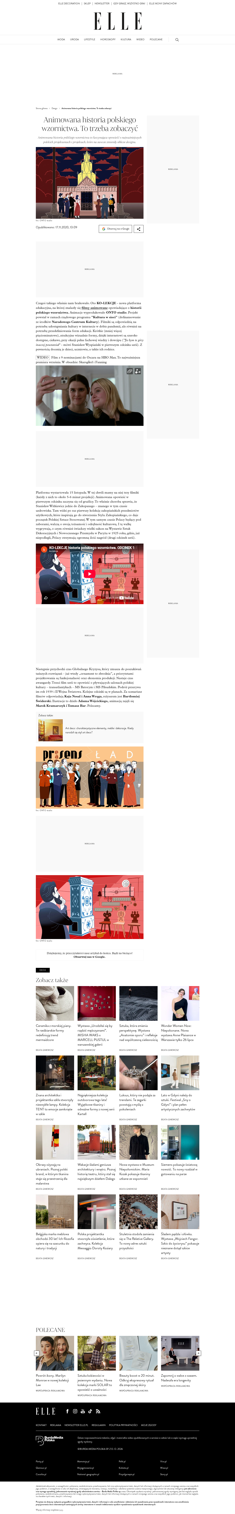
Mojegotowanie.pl (85, 1468)
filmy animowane (95, 308)
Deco (42, 970)
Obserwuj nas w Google (118, 228)
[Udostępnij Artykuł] (139, 229)
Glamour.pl (41, 1468)
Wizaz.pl (164, 1468)
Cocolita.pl (41, 1474)
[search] (177, 39)
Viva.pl (163, 1461)
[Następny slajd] (198, 1353)
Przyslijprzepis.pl (126, 1474)
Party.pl (39, 1461)
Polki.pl (122, 1461)
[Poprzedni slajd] (36, 1353)
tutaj (61, 1510)
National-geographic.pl (88, 1474)
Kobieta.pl (124, 1468)
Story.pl (164, 1474)
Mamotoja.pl (83, 1461)
